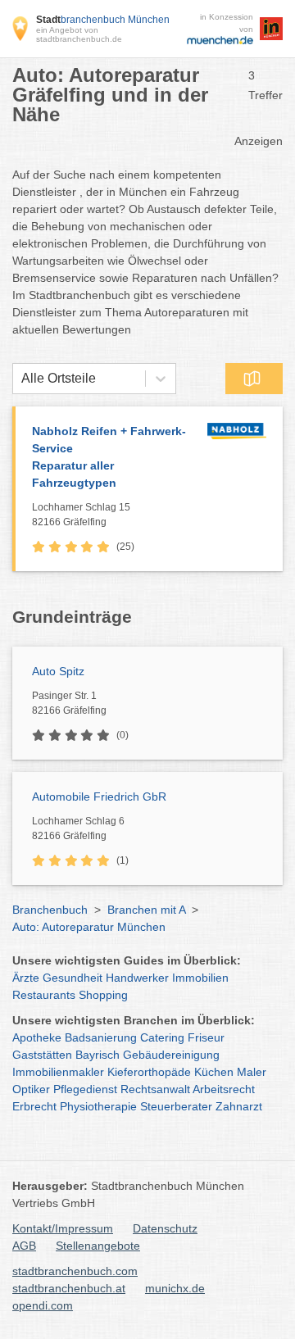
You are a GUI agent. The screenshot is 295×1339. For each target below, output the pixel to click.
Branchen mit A (146, 909)
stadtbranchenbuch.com (75, 1271)
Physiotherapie (98, 1106)
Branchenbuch (50, 909)
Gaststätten (42, 1054)
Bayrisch (97, 1054)
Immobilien (200, 977)
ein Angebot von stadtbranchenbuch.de (79, 34)
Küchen (214, 1071)
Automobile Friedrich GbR (99, 796)
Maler (251, 1071)
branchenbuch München (103, 19)
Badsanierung (101, 1037)
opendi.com (42, 1305)
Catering (162, 1037)
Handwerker (137, 977)
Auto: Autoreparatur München (89, 926)
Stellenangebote (98, 1245)
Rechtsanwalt (155, 1089)
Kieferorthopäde (149, 1071)
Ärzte (25, 977)
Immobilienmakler (58, 1071)
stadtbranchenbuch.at (68, 1288)
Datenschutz (165, 1228)
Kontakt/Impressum (62, 1228)
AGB (24, 1245)
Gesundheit (72, 977)
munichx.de (175, 1288)
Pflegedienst (85, 1089)
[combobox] (21, 378)
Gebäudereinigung (171, 1054)
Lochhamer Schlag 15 (81, 515)
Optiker (31, 1089)
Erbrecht (34, 1106)
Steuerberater (176, 1106)
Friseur (206, 1037)
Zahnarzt (239, 1106)
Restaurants (43, 994)
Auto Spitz (58, 671)
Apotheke (36, 1037)
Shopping (103, 994)
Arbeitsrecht (224, 1089)
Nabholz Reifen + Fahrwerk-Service (109, 456)
